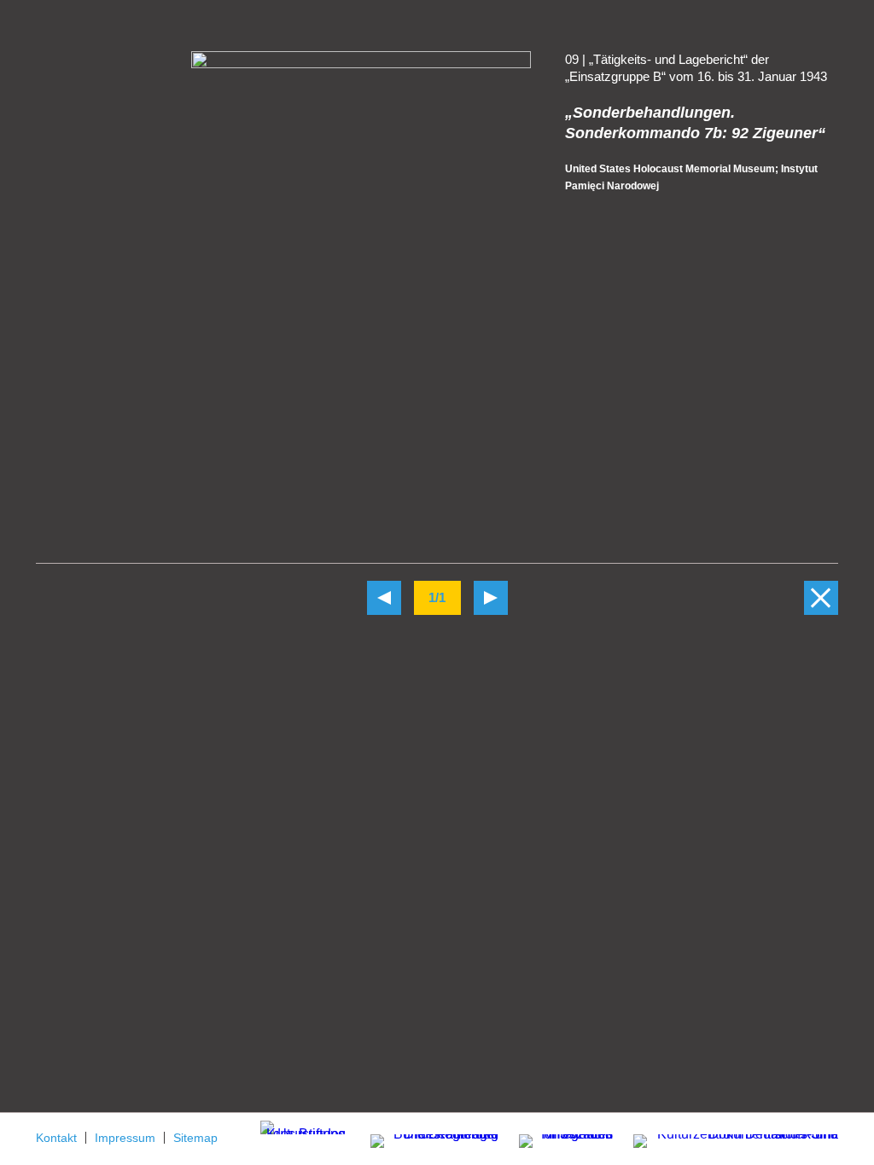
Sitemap (195, 1138)
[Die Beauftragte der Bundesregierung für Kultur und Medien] (423, 1138)
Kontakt (56, 1138)
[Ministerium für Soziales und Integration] (557, 1142)
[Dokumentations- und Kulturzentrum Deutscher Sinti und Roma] (727, 1138)
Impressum (125, 1138)
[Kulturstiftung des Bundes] (303, 1126)
